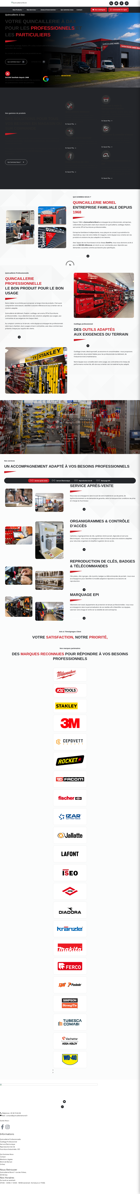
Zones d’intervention (48, 10)
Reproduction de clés (77, 162)
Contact (79, 10)
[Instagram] (127, 3)
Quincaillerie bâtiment (77, 111)
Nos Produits (17, 10)
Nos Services (31, 10)
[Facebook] (122, 3)
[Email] (116, 3)
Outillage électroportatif (78, 138)
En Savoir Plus (69, 124)
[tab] (38, 481)
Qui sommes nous (67, 10)
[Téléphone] (111, 3)
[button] (70, 1070)
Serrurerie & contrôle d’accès (117, 134)
